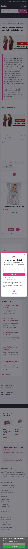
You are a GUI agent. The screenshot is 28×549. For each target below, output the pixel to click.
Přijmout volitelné (14, 546)
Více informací (16, 541)
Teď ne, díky (14, 293)
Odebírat (14, 274)
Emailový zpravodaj (11, 279)
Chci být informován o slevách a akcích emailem (12, 278)
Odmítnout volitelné (14, 544)
